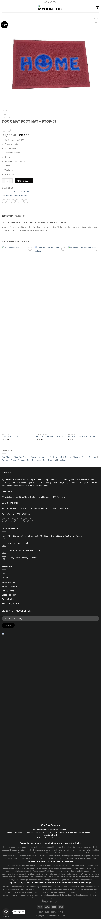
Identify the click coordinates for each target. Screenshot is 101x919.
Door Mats (27, 192)
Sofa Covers (65, 457)
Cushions (92, 457)
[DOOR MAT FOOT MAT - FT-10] (17, 339)
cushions (68, 865)
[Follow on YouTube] (30, 520)
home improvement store (54, 898)
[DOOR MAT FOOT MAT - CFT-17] (83, 339)
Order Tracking (8, 582)
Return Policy (8, 599)
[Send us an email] (17, 520)
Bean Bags (62, 460)
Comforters (35, 457)
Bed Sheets (7, 457)
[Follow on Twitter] (13, 520)
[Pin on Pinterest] (22, 201)
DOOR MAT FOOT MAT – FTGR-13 (49, 437)
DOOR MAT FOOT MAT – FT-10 (14, 437)
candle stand (94, 877)
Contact (5, 578)
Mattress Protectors (50, 457)
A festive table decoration (19, 543)
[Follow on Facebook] (4, 520)
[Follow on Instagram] (8, 520)
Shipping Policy (9, 595)
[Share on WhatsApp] (4, 201)
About (40, 912)
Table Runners (49, 460)
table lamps (91, 865)
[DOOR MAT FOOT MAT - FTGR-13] (50, 339)
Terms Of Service (9, 586)
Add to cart (23, 181)
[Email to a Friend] (17, 201)
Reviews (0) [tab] (20, 216)
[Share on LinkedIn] (26, 201)
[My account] (92, 8)
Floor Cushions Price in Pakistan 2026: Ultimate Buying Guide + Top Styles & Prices (45, 536)
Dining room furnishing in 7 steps (22, 557)
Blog (4, 573)
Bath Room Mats (16, 192)
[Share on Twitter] (13, 201)
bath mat (9, 196)
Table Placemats (34, 460)
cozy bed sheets (49, 865)
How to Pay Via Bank (11, 604)
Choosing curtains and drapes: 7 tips (24, 550)
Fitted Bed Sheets (21, 457)
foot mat (24, 196)
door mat (17, 196)
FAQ (61, 912)
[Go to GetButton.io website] (6, 916)
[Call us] (22, 520)
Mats (11, 117)
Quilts (84, 457)
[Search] (85, 8)
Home (4, 117)
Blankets (76, 457)
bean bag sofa (85, 856)
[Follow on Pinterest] (26, 520)
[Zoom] (5, 112)
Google (51, 829)
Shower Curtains (18, 460)
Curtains (5, 460)
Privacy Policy (8, 591)
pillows (70, 856)
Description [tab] (7, 216)
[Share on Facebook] (8, 201)
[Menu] (3, 8)
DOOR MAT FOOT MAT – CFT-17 (81, 437)
